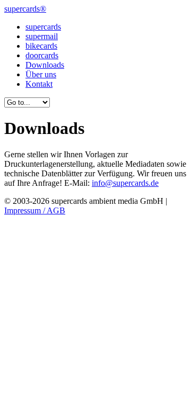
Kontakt (39, 83)
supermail (41, 36)
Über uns (40, 74)
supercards (43, 26)
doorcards (41, 55)
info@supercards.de (125, 182)
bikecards (41, 45)
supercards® (25, 8)
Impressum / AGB (34, 210)
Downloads (44, 64)
